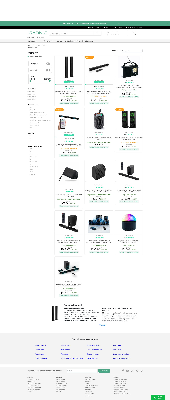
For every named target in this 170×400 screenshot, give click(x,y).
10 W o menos (33, 154)
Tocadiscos (39, 350)
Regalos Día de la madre (120, 379)
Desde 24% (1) (31, 94)
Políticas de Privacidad (33, 389)
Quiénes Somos (31, 381)
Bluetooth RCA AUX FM (36, 117)
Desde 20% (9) (31, 97)
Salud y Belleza (41, 358)
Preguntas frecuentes (135, 27)
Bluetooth (32, 110)
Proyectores (88, 391)
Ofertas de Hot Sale (119, 387)
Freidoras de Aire (89, 393)
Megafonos (65, 345)
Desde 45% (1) (31, 92)
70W (31, 164)
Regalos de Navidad (119, 391)
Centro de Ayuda (60, 389)
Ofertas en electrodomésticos (122, 393)
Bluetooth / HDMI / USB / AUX (38, 112)
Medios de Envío (60, 379)
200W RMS (32, 174)
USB (31, 127)
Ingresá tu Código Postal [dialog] (37, 37)
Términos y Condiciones (34, 383)
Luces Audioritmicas (94, 350)
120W (31, 169)
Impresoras (88, 389)
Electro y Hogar (93, 354)
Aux (31, 107)
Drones (87, 383)
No (30, 136)
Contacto (119, 27)
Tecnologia (36, 45)
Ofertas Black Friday (119, 385)
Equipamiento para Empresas (72, 358)
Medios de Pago (60, 381)
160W (31, 172)
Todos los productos (90, 379)
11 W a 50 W (33, 156)
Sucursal (108, 27)
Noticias (29, 391)
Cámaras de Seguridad (91, 385)
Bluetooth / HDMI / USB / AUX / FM (39, 115)
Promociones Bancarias (85, 41)
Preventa (59, 41)
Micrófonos (65, 350)
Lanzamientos (69, 41)
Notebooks (88, 381)
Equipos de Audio (32, 47)
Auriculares (117, 345)
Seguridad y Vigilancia (121, 358)
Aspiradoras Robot (90, 387)
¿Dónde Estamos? (61, 387)
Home (29, 45)
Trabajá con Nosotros (33, 379)
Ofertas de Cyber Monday (121, 389)
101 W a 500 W (34, 167)
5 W (31, 149)
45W (31, 159)
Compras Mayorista (61, 385)
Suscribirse (104, 371)
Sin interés (33, 70)
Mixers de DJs (40, 345)
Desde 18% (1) (31, 99)
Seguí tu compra (95, 27)
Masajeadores (89, 396)
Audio (43, 45)
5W (30, 151)
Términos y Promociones (34, 387)
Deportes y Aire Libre (121, 354)
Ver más (102, 325)
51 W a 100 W (33, 161)
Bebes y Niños (92, 358)
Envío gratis (34, 64)
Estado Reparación (61, 383)
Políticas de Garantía (33, 385)
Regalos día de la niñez (120, 383)
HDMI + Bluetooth (34, 125)
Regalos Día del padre (120, 381)
